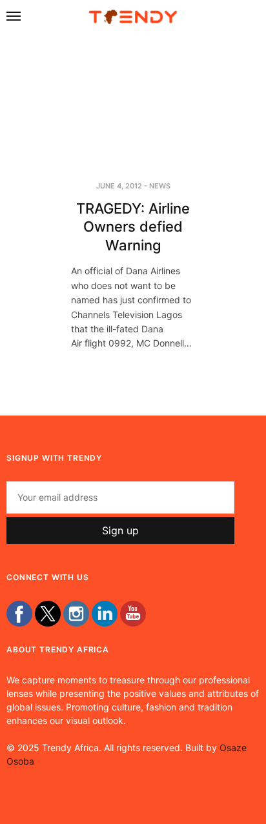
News (159, 185)
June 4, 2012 (119, 185)
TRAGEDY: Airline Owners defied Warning (133, 227)
